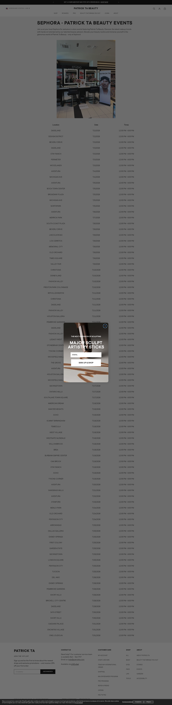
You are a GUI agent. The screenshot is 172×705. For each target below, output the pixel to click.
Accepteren (138, 702)
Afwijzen (148, 702)
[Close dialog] (105, 326)
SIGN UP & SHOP (86, 363)
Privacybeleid (79, 702)
